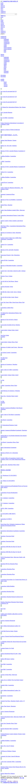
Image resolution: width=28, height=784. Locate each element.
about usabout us (3, 6)
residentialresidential (6, 40)
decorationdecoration (3, 76)
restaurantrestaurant (6, 71)
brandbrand (5, 82)
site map (10, 781)
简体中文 (3, 15)
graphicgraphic (2, 80)
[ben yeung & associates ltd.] (9, 1)
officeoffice (5, 66)
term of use (3, 781)
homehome (2, 3)
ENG (2, 17)
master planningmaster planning (8, 48)
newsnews (2, 9)
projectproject (2, 23)
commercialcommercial (6, 42)
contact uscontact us (3, 12)
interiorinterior (2, 55)
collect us (15, 781)
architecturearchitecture (3, 37)
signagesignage (5, 85)
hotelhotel (5, 51)
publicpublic (5, 45)
